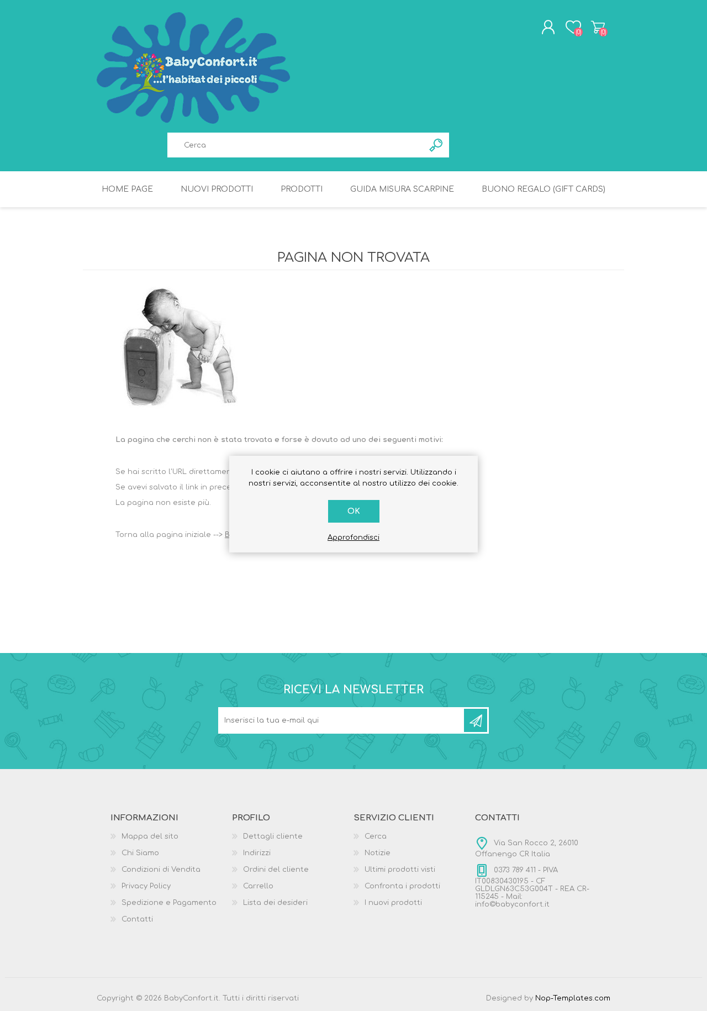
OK (353, 511)
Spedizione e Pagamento (169, 903)
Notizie (378, 853)
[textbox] (295, 145)
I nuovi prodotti (393, 903)
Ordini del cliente (276, 869)
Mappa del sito (150, 836)
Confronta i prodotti (402, 886)
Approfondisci (353, 537)
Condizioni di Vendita (161, 869)
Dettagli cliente (273, 836)
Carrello (597, 27)
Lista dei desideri (275, 903)
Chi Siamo (140, 853)
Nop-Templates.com (572, 998)
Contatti (137, 919)
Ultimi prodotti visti (400, 869)
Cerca (376, 836)
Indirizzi (257, 853)
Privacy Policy (146, 886)
